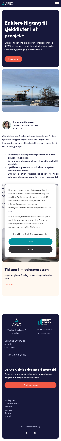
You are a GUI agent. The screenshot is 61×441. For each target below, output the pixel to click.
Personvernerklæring (30, 426)
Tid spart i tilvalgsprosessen (27, 269)
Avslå (30, 249)
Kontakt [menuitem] (8, 416)
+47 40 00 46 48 (17, 355)
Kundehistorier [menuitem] (12, 403)
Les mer (9, 284)
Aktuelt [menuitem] (8, 406)
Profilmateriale (44, 333)
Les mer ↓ (13, 59)
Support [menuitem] (8, 413)
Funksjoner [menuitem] (10, 400)
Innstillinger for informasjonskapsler (30, 234)
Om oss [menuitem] (8, 409)
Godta (30, 241)
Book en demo (31, 385)
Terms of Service (44, 329)
